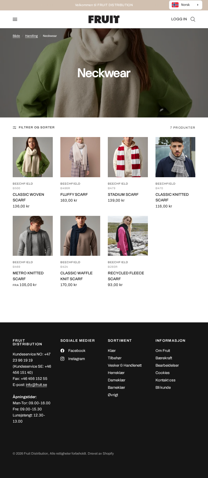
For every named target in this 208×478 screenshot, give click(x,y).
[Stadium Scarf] (128, 157)
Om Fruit (162, 351)
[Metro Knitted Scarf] (33, 236)
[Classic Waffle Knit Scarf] (80, 236)
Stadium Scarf (123, 194)
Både (16, 36)
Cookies (162, 373)
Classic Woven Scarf (28, 197)
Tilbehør (115, 358)
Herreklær (116, 373)
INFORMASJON (170, 340)
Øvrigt (113, 395)
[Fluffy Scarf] (80, 157)
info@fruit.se (36, 385)
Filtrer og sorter (37, 127)
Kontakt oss (165, 380)
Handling (31, 36)
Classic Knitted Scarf (172, 197)
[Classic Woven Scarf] (33, 157)
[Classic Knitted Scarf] (175, 157)
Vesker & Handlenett (125, 365)
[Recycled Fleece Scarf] (128, 236)
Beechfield (23, 183)
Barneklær (116, 387)
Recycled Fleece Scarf (126, 276)
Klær (112, 351)
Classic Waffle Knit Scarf (76, 276)
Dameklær (116, 380)
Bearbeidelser (167, 365)
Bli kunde (163, 387)
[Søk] (192, 19)
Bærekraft (163, 358)
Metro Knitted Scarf (28, 276)
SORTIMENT (120, 340)
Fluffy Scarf (74, 194)
